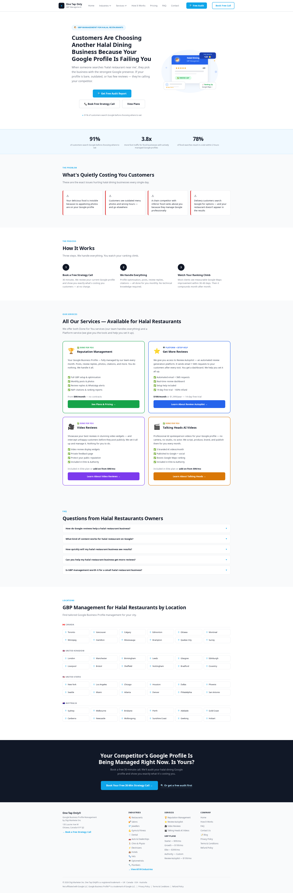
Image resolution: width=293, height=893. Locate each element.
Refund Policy (207, 847)
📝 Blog (204, 834)
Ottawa (184, 632)
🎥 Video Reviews (173, 826)
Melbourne (101, 710)
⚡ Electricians (135, 847)
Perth (154, 710)
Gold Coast (214, 710)
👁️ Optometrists (136, 860)
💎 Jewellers (133, 826)
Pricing (153, 5)
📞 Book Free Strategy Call (99, 103)
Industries (104, 5)
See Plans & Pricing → (104, 404)
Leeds (155, 658)
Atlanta (127, 692)
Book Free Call (223, 5)
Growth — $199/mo (174, 845)
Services (120, 5)
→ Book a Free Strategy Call (77, 832)
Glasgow (185, 658)
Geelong (184, 718)
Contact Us (206, 830)
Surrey (212, 640)
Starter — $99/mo (173, 841)
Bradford (185, 666)
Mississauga (129, 640)
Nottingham (158, 666)
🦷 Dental (133, 834)
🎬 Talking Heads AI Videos (177, 830)
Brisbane (128, 710)
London (71, 658)
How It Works (138, 5)
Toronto (71, 632)
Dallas (183, 684)
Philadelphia (186, 692)
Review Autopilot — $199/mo (178, 858)
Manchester (101, 658)
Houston (156, 684)
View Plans (133, 103)
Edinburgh (213, 658)
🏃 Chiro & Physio (136, 843)
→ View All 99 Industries (140, 869)
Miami (99, 692)
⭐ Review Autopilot (174, 821)
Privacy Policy (207, 839)
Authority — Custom (174, 854)
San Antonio (214, 692)
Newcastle (100, 718)
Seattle (71, 692)
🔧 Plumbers (134, 865)
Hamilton (100, 640)
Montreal (213, 632)
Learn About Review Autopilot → (189, 404)
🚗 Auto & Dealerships (138, 839)
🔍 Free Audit (197, 5)
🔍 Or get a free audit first (176, 785)
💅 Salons (132, 821)
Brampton (157, 640)
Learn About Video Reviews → (103, 476)
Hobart (212, 718)
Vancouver (101, 632)
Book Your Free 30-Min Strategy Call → (129, 785)
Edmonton (157, 632)
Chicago (128, 684)
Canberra (72, 718)
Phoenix (212, 684)
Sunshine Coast (159, 718)
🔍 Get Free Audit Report (112, 93)
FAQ (164, 5)
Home (91, 5)
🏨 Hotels (132, 852)
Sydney (71, 710)
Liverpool (72, 666)
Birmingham (130, 658)
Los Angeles (101, 684)
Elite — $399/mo (172, 849)
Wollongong (130, 718)
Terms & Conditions (209, 843)
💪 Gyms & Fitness (137, 830)
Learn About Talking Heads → (189, 476)
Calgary (127, 632)
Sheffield (128, 666)
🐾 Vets (132, 856)
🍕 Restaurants (135, 817)
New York (72, 684)
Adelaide (184, 710)
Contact (175, 5)
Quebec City (186, 640)
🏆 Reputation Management (178, 817)
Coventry (213, 666)
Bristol (99, 666)
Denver (155, 692)
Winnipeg (72, 640)
